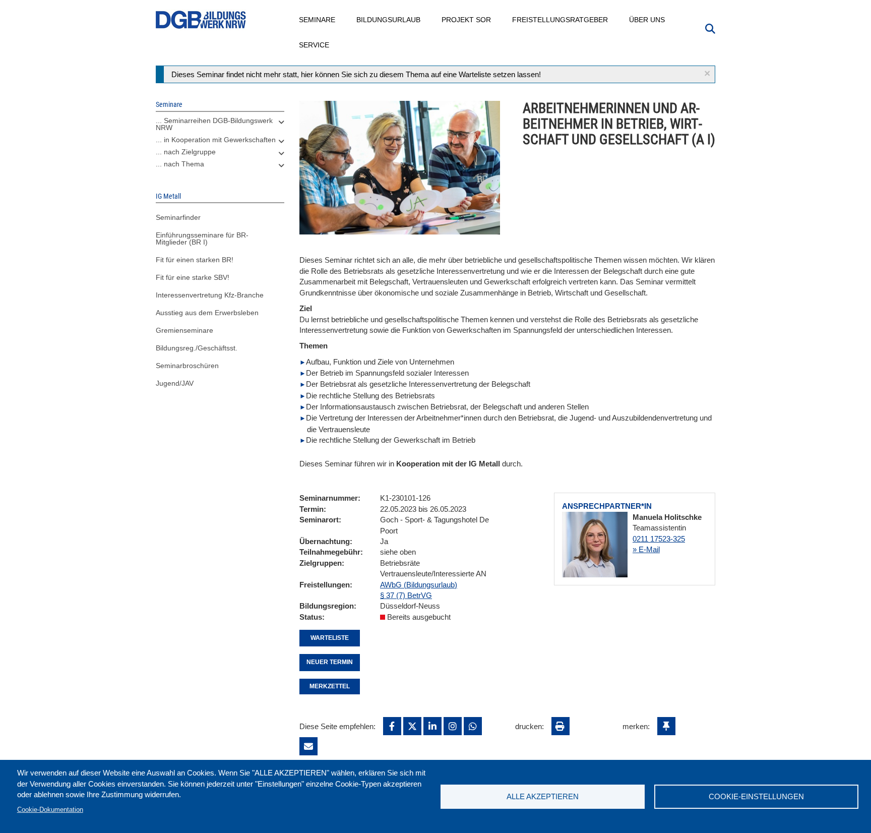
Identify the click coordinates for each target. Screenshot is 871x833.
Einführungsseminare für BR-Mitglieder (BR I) (202, 238)
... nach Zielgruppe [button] (186, 151)
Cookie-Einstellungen (756, 796)
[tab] (220, 126)
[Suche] (710, 28)
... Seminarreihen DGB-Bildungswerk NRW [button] (214, 124)
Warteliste (329, 637)
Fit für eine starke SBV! (192, 277)
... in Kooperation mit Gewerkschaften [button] (216, 139)
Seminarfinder (178, 217)
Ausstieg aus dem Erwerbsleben (207, 313)
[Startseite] (201, 20)
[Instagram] (453, 726)
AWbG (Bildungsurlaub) (418, 584)
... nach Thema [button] (180, 163)
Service (314, 45)
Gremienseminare (184, 330)
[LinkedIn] (432, 726)
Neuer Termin (329, 662)
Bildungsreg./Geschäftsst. (196, 348)
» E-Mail (646, 549)
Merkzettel (329, 686)
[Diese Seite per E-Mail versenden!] (308, 746)
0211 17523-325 (659, 538)
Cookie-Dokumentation (50, 809)
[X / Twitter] (412, 726)
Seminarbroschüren (187, 366)
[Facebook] (392, 726)
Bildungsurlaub (389, 20)
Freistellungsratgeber (560, 20)
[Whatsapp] (473, 726)
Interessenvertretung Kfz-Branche (210, 295)
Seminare (317, 20)
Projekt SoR (466, 20)
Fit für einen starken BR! (194, 260)
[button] (707, 73)
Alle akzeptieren (543, 796)
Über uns (647, 20)
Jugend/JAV (175, 383)
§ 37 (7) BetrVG (406, 595)
